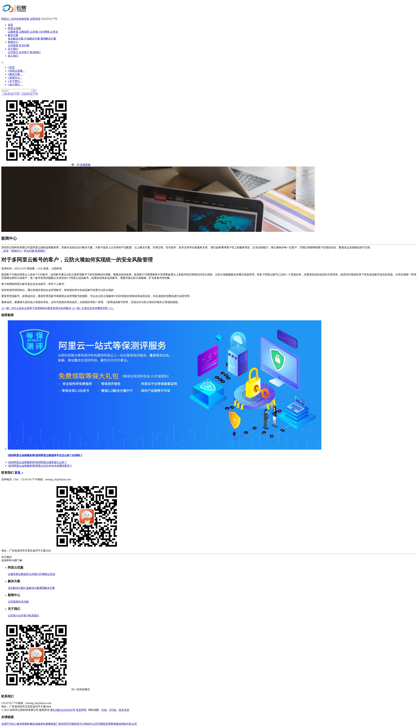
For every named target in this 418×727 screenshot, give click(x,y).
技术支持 (124, 710)
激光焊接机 (23, 723)
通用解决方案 (48, 38)
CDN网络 (44, 31)
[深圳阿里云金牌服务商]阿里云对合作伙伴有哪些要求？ (40, 465)
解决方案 (13, 35)
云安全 (54, 31)
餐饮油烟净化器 (39, 723)
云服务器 (13, 31)
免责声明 (81, 710)
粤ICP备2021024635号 (62, 710)
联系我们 (35, 52)
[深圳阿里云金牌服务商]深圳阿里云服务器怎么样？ (37, 462)
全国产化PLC (9, 723)
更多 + (19, 472)
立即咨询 (35, 18)
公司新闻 (13, 45)
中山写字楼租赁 (99, 723)
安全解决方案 (16, 38)
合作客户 (24, 52)
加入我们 (13, 55)
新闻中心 (13, 42)
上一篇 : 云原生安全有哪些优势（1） (93, 308)
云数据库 (24, 31)
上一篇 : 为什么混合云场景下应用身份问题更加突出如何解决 (36, 308)
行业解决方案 (32, 38)
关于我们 (13, 49)
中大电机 (84, 723)
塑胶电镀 (113, 723)
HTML (113, 710)
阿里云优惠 (14, 28)
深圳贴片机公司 (128, 723)
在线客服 (85, 164)
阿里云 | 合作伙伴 (15, 18)
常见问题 (24, 45)
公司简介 (13, 52)
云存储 (34, 31)
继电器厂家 (54, 723)
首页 (10, 25)
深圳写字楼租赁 (70, 723)
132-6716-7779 (10, 93)
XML (104, 710)
